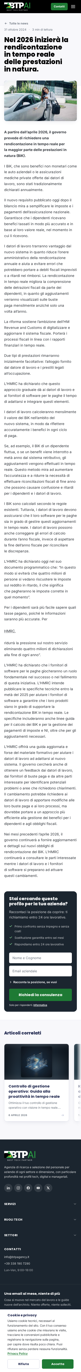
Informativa (40, 1005)
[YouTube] (38, 1188)
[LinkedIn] (8, 1188)
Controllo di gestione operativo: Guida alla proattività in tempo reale (34, 1091)
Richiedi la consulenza (40, 994)
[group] (40, 1085)
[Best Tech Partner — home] (18, 6)
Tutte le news (18, 23)
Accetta (57, 1364)
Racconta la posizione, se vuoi (35, 982)
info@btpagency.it (16, 1257)
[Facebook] (28, 1188)
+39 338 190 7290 (17, 1263)
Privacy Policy (17, 1353)
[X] (48, 1188)
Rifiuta (23, 1364)
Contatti (59, 6)
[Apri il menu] (73, 6)
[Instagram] (18, 1188)
